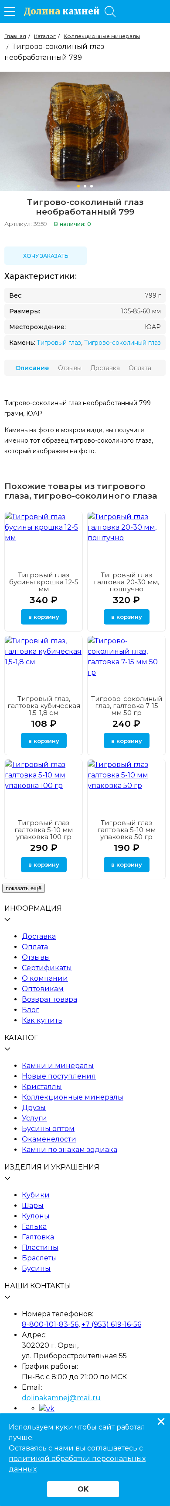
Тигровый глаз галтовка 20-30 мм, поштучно (126, 582)
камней (62, 11)
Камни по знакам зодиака (69, 1149)
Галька (34, 1226)
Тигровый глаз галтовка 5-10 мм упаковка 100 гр (43, 830)
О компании (45, 978)
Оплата (35, 947)
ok (83, 1489)
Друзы (34, 1107)
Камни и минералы (58, 1066)
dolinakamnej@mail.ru (61, 1398)
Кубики (36, 1195)
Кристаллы (42, 1087)
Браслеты (39, 1258)
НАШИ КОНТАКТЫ (37, 1286)
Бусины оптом (48, 1128)
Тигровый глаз (59, 343)
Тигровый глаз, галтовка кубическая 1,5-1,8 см (43, 705)
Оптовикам (43, 989)
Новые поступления (59, 1076)
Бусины (36, 1268)
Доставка (39, 936)
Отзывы (36, 957)
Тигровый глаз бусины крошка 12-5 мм (43, 582)
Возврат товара (49, 999)
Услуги (34, 1118)
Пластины (40, 1247)
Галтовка (38, 1237)
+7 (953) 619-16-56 (111, 1324)
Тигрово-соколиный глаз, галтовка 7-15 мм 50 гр (126, 705)
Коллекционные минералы (72, 1097)
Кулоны (36, 1216)
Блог (30, 1010)
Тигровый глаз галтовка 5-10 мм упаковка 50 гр (126, 830)
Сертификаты (47, 968)
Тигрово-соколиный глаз (122, 343)
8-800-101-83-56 (50, 1324)
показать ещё (23, 888)
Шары (33, 1205)
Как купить (42, 1020)
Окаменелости (49, 1139)
